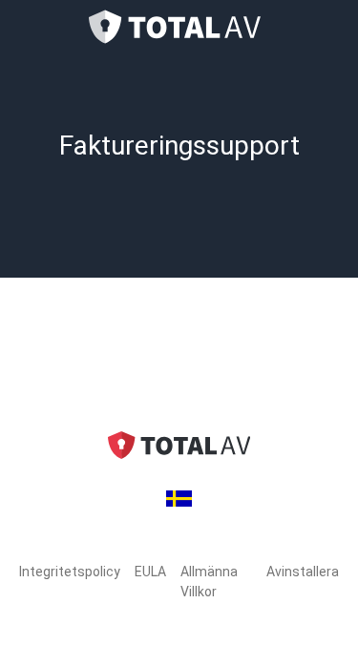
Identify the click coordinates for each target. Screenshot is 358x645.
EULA (150, 571)
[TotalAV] (179, 27)
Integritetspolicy (69, 571)
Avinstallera (302, 571)
